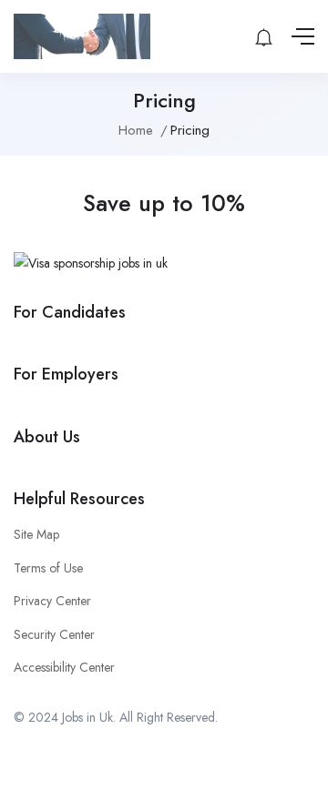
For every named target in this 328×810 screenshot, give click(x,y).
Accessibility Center (64, 667)
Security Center (54, 634)
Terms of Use (48, 568)
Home (135, 130)
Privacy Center (52, 601)
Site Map (36, 534)
